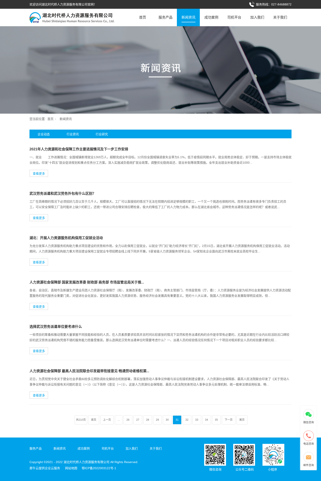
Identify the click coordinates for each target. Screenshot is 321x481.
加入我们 (257, 17)
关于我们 (280, 17)
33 (196, 419)
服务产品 (166, 17)
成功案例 (211, 17)
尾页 (242, 419)
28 (147, 419)
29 (157, 419)
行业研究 (102, 134)
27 (137, 419)
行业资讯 (73, 134)
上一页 (107, 419)
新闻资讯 (188, 17)
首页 (142, 17)
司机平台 (234, 17)
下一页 (229, 419)
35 (216, 419)
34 (206, 419)
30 (167, 419)
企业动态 (44, 134)
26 (127, 419)
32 (186, 419)
